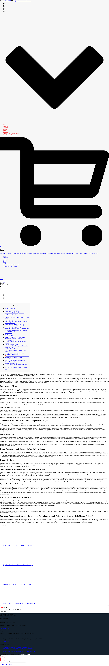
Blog (4, 130)
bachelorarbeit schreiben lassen (11, 133)
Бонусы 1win (8, 333)
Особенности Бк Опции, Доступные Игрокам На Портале (14, 313)
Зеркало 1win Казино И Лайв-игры (14, 324)
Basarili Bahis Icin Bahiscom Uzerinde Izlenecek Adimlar (17, 584)
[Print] (0, 301)
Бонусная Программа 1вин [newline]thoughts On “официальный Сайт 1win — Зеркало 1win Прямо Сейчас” (17, 330)
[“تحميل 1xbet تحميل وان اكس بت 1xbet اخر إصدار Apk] (14, 544)
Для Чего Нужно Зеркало (11, 348)
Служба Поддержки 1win (11, 344)
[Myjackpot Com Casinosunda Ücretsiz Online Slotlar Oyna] (14, 563)
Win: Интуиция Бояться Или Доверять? (15, 337)
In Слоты (7, 334)
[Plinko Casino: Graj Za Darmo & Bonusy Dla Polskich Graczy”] (14, 602)
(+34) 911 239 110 (6, 1)
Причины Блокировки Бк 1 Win (13, 327)
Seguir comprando (7, 664)
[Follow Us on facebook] (0, 618)
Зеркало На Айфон (10, 336)
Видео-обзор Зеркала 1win (12, 354)
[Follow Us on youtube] (7, 618)
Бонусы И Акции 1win (11, 363)
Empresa (5, 126)
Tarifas (5, 129)
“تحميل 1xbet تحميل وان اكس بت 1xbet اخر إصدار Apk (17, 545)
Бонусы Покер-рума (10, 315)
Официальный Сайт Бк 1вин (12, 311)
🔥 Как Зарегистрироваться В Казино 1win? (17, 356)
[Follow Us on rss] (4, 618)
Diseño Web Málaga (25, 654)
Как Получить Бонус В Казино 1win (14, 325)
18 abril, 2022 (7, 283)
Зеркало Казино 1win (10, 359)
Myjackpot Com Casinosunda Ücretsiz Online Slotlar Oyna (18, 565)
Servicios (5, 127)
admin (3, 282)
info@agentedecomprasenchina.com (22, 1)
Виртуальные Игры (10, 308)
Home (1, 279)
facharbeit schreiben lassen (10, 135)
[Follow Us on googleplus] (2, 618)
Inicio (4, 124)
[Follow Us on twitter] (5, 618)
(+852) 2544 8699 (4, 641)
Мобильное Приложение (11, 310)
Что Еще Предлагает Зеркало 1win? (14, 353)
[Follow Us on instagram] (3, 618)
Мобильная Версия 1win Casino (13, 357)
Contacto (5, 132)
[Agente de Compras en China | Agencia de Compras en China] (49, 253)
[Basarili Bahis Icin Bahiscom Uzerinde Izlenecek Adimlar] (14, 582)
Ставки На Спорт (9, 320)
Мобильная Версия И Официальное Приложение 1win (14, 339)
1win (1, 425)
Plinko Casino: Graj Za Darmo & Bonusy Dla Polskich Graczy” (19, 603)
